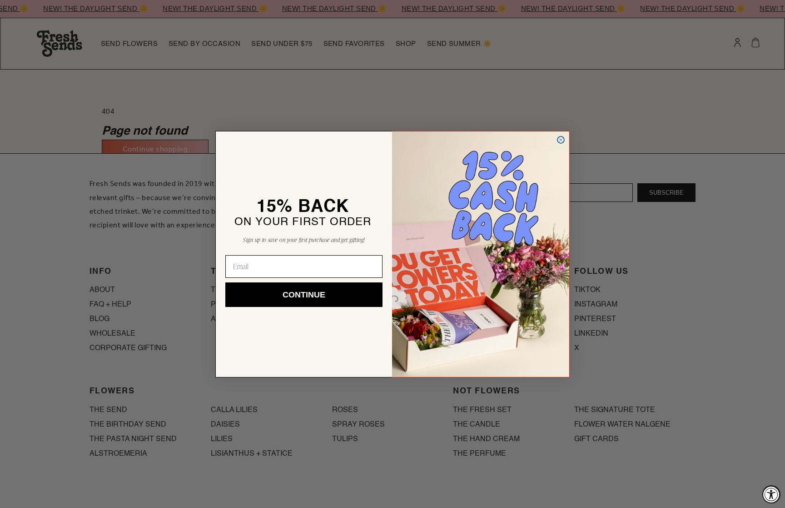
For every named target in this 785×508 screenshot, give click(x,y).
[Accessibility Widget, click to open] (771, 494)
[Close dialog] (560, 139)
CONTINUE (304, 294)
